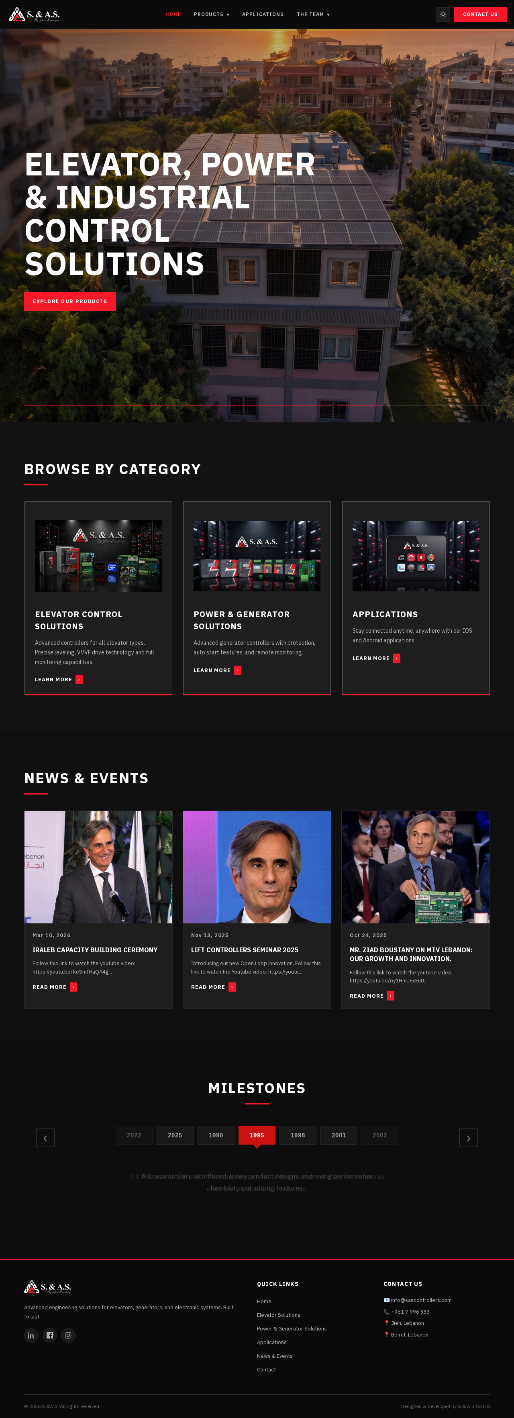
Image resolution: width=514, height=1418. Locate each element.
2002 (380, 1134)
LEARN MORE (57, 679)
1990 (216, 1134)
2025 (175, 1134)
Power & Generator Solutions (292, 1328)
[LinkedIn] (31, 1335)
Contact (266, 1369)
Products (211, 14)
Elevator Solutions (278, 1315)
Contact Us (480, 14)
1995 (257, 1134)
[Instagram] (68, 1335)
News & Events (275, 1356)
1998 (298, 1134)
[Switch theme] (443, 14)
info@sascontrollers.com (421, 1300)
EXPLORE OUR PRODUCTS (70, 301)
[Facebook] (50, 1335)
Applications (263, 14)
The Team (313, 14)
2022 (134, 1134)
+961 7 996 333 (410, 1312)
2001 (339, 1134)
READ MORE (53, 987)
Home (173, 14)
